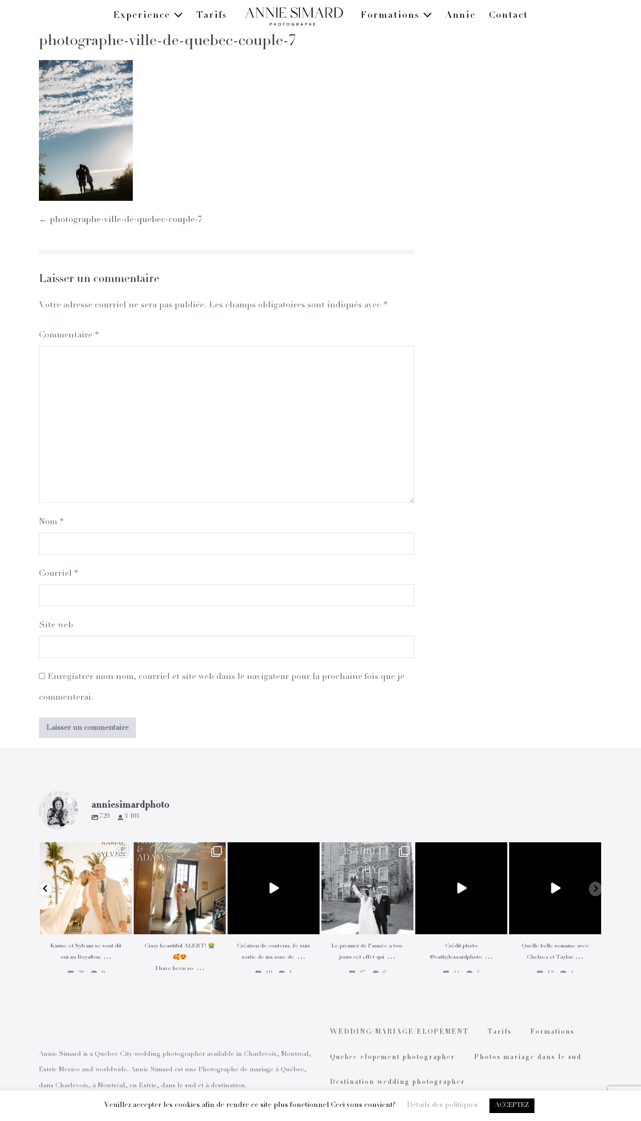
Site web (56, 625)
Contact (508, 16)
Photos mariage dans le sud (527, 1057)
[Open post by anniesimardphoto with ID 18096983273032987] (461, 888)
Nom (51, 522)
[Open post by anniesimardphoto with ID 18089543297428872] (86, 888)
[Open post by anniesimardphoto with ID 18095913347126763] (274, 888)
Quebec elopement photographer (392, 1057)
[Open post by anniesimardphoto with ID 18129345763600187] (367, 888)
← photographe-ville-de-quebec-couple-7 (120, 220)
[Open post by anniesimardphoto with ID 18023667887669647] (180, 888)
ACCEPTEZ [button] (512, 1106)
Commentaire (69, 335)
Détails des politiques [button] (442, 1105)
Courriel (58, 574)
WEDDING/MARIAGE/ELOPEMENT (399, 1032)
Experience (143, 16)
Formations (391, 16)
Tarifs (211, 16)
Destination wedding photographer (397, 1082)
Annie (460, 16)
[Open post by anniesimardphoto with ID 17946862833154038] (555, 888)
